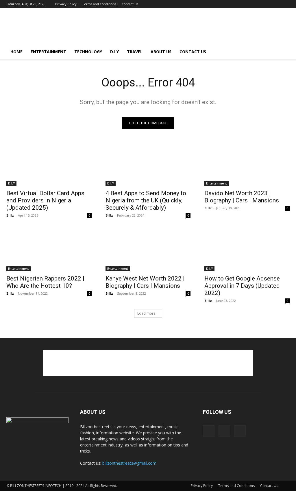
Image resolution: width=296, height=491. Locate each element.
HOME (16, 51)
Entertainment (48, 51)
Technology (88, 51)
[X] (285, 4)
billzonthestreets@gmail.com (129, 463)
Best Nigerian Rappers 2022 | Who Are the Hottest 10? (45, 282)
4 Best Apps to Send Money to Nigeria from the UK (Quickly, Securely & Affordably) (146, 200)
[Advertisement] (184, 29)
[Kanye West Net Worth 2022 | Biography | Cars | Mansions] (148, 249)
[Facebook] (266, 4)
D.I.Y (114, 51)
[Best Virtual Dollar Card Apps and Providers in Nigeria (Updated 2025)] (49, 164)
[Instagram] (275, 4)
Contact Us (130, 4)
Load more (146, 313)
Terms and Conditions (99, 4)
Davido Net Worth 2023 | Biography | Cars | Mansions (241, 197)
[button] (283, 52)
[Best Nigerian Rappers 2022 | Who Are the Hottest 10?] (49, 249)
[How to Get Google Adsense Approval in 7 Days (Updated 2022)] (247, 249)
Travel (135, 51)
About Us (161, 51)
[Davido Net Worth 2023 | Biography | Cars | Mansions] (247, 164)
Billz (10, 215)
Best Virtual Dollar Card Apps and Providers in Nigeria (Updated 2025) (45, 200)
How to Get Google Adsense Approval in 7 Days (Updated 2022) (242, 285)
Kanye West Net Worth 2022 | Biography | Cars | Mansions (145, 282)
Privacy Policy (66, 4)
